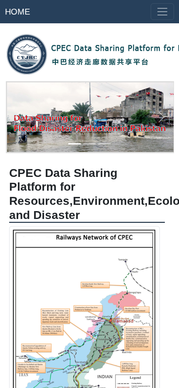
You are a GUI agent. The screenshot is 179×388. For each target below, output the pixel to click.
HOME (17, 11)
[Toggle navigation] (162, 11)
